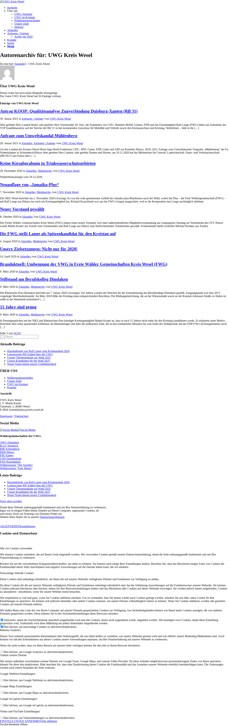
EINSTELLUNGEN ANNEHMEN (20, 721)
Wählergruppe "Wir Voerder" (16, 465)
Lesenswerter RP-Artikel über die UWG (30, 354)
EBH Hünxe (7, 452)
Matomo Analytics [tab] (10, 630)
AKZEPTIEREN (10, 526)
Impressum (6, 416)
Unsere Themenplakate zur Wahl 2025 (29, 357)
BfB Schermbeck (10, 448)
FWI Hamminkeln (10, 461)
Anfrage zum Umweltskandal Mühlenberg (38, 135)
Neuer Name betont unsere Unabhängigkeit (31, 364)
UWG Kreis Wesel (60, 118)
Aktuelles (26, 143)
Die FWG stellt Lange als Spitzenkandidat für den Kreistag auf (58, 233)
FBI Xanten (6, 455)
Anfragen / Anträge (32, 118)
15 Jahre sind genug (18, 307)
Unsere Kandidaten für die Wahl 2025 (28, 360)
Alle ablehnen (49, 721)
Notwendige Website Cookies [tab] (17, 573)
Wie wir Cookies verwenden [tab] (16, 548)
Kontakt (11, 387)
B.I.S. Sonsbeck (9, 445)
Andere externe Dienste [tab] (13, 655)
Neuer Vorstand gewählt (22, 209)
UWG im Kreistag (17, 384)
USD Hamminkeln (10, 458)
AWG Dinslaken (9, 442)
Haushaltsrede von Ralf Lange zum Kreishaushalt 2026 (38, 351)
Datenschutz (21, 416)
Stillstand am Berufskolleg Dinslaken (34, 279)
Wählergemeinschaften (20, 377)
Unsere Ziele (14, 381)
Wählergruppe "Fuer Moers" (16, 468)
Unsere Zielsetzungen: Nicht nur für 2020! (38, 249)
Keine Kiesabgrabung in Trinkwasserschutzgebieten (48, 163)
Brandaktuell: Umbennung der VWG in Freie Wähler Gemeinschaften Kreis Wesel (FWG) (83, 264)
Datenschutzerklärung (52, 517)
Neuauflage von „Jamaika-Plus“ (29, 184)
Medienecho (45, 170)
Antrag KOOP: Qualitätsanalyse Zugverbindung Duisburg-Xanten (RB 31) (69, 111)
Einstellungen (27, 526)
